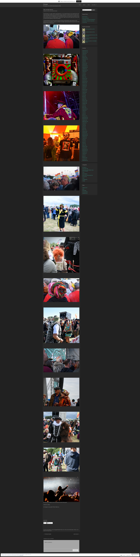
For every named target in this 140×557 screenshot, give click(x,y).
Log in (83, 189)
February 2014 (84, 157)
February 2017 (84, 115)
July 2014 (84, 154)
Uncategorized (84, 179)
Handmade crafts (85, 168)
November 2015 (85, 135)
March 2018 (84, 107)
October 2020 (84, 85)
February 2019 (84, 100)
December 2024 (85, 50)
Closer (45, 4)
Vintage (83, 180)
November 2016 (85, 118)
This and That (84, 22)
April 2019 (84, 97)
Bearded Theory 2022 (60, 529)
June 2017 (84, 113)
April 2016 (84, 128)
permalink (50, 530)
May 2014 (84, 156)
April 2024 (84, 54)
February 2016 (84, 131)
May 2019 (84, 96)
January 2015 (84, 147)
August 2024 (84, 53)
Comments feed (85, 191)
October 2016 (84, 120)
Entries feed (84, 190)
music (52, 529)
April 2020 (84, 88)
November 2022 (85, 67)
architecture (84, 167)
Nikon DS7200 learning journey (87, 175)
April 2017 (84, 114)
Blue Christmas (84, 16)
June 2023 (84, 60)
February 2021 (84, 82)
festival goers (71, 529)
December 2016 (85, 117)
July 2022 (84, 72)
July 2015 (83, 139)
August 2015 (84, 138)
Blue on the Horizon (85, 18)
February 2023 (84, 63)
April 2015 (84, 143)
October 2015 (84, 136)
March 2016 (84, 129)
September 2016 (85, 121)
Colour (66, 529)
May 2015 (83, 142)
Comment (75, 550)
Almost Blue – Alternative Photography (88, 19)
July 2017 (83, 111)
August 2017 (84, 110)
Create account (84, 187)
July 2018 (84, 104)
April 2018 (84, 106)
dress (68, 529)
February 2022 (84, 78)
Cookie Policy (21, 555)
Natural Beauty (84, 173)
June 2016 (84, 125)
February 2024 (84, 57)
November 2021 (85, 81)
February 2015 (84, 146)
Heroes (75, 529)
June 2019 (84, 95)
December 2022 (85, 65)
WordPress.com (85, 193)
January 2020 (84, 90)
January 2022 (84, 79)
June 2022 (84, 74)
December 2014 (85, 149)
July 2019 (84, 93)
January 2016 (84, 132)
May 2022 (84, 75)
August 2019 (84, 92)
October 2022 (84, 68)
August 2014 (84, 153)
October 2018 (84, 103)
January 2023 (84, 64)
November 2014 (85, 150)
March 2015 (84, 145)
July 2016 (84, 124)
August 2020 (84, 86)
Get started (79, 1)
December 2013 (85, 160)
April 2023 (84, 61)
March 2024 (84, 56)
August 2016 (84, 122)
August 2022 (84, 71)
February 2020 (84, 89)
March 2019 (84, 99)
